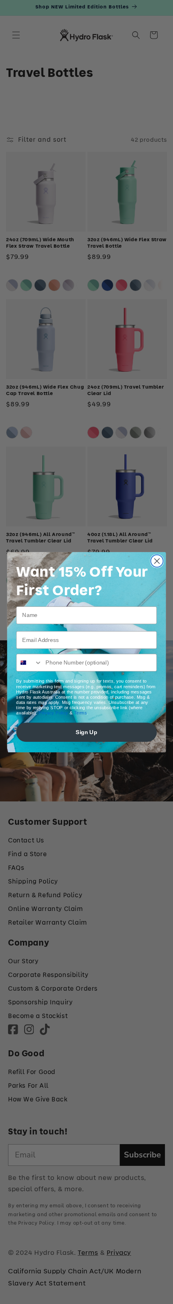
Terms (80, 712)
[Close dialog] (157, 561)
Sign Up (86, 732)
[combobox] (29, 662)
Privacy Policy (53, 712)
